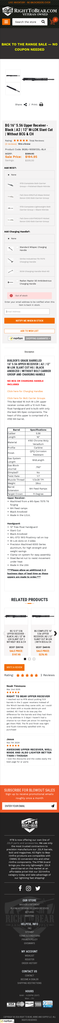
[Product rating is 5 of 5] (21, 140)
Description (29, 352)
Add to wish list (29, 331)
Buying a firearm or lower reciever (30, 908)
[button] (29, 338)
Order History (29, 963)
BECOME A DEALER (29, 979)
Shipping (29, 916)
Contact (29, 975)
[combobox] (29, 21)
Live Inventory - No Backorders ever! (29, 2)
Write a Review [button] (24, 144)
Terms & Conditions (29, 935)
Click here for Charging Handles (25, 391)
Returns (29, 912)
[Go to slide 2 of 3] (55, 629)
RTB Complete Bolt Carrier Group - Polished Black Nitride (35, 185)
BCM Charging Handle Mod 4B (34, 271)
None (13, 175)
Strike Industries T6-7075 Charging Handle (32, 260)
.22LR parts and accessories (22, 843)
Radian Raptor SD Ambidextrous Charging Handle (35, 282)
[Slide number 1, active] (25, 659)
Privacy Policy (30, 939)
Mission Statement (29, 904)
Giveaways (29, 943)
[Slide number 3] (34, 659)
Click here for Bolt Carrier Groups (26, 398)
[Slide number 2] (29, 659)
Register (29, 959)
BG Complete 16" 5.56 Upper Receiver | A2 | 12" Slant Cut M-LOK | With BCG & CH (43, 636)
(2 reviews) (11, 144)
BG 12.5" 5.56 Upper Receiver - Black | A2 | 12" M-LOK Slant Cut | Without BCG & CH (16, 636)
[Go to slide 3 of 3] (3, 629)
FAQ (29, 928)
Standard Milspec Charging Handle (33, 248)
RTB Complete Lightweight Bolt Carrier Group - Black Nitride (35, 208)
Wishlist (29, 955)
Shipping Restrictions (29, 983)
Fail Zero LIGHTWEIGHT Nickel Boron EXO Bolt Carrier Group (34, 220)
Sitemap (29, 932)
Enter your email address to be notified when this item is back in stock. (29, 303)
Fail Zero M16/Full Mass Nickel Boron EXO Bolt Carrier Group (35, 196)
